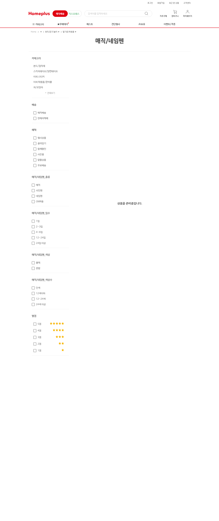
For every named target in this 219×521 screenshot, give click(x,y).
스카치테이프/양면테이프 (45, 71)
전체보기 (51, 93)
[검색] (148, 13)
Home (33, 32)
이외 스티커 (38, 76)
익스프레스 (74, 13)
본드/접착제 (39, 66)
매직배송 (60, 13)
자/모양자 (38, 87)
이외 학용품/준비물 (42, 82)
